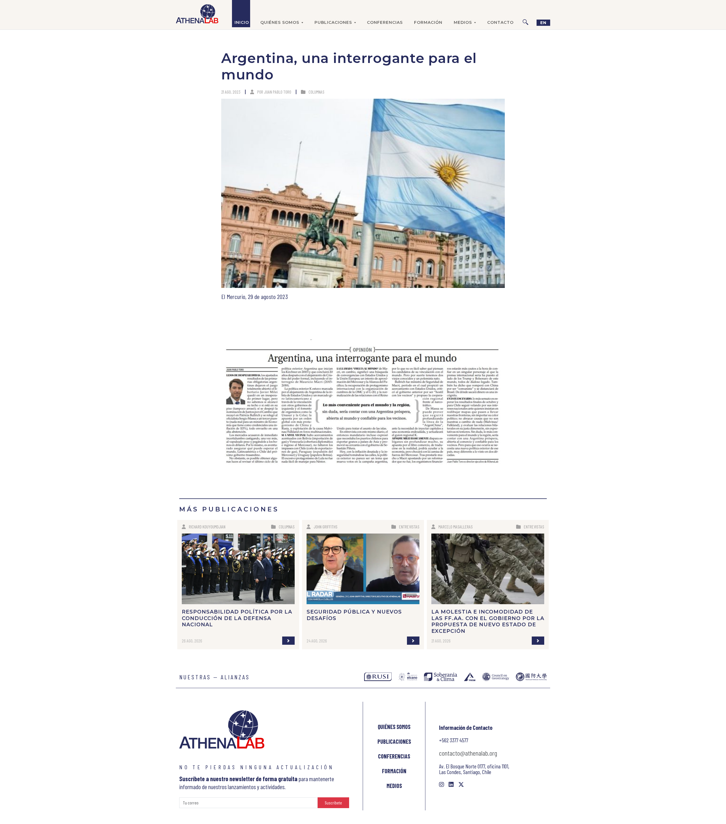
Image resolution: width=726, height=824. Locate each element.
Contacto (500, 22)
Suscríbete (333, 802)
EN (543, 23)
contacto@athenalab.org (468, 753)
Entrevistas (409, 526)
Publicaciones (394, 741)
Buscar (525, 13)
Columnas (316, 91)
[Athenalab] (197, 13)
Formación (428, 22)
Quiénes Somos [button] (279, 22)
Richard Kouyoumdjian (207, 526)
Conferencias (385, 22)
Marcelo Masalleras (455, 526)
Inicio (242, 22)
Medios (394, 785)
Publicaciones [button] (333, 22)
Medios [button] (463, 22)
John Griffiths (325, 526)
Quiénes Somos (394, 726)
